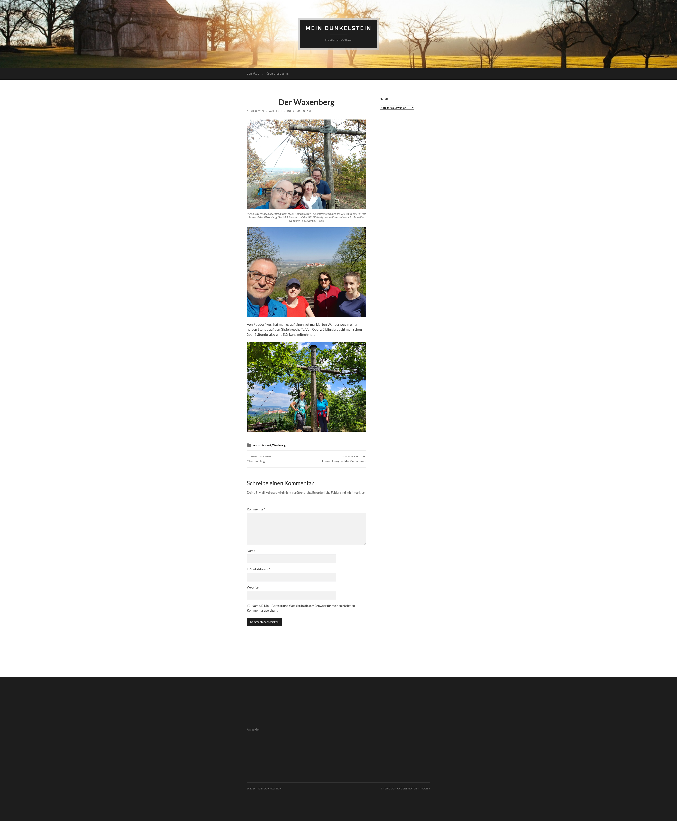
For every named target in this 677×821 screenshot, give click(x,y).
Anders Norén (407, 788)
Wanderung (279, 445)
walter (274, 110)
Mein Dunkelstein (338, 28)
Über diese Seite (277, 73)
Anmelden (253, 729)
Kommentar (256, 509)
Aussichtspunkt (262, 445)
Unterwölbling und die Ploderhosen (343, 459)
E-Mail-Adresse (258, 569)
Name (252, 551)
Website (252, 587)
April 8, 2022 (256, 110)
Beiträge (253, 73)
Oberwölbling (260, 459)
